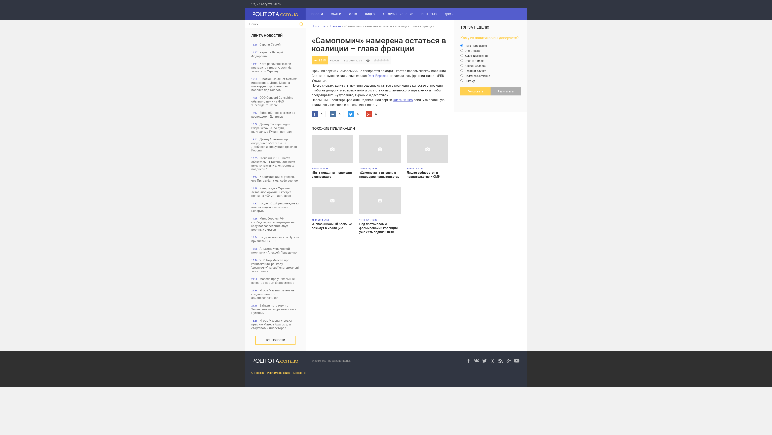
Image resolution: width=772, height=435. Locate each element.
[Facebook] (468, 361)
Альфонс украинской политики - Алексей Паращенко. (274, 250)
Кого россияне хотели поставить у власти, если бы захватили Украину (271, 67)
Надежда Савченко (477, 76)
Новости (316, 14)
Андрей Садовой (475, 66)
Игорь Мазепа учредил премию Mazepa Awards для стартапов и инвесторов (271, 324)
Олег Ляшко (472, 51)
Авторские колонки (398, 14)
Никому (469, 81)
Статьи (336, 14)
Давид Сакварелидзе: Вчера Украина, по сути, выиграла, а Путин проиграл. (272, 128)
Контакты (299, 373)
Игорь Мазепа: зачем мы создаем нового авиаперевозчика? (273, 294)
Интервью (429, 14)
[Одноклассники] (493, 361)
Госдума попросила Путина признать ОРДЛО (275, 239)
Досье (449, 14)
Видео (370, 14)
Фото (353, 14)
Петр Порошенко (475, 46)
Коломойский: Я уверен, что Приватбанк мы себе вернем (274, 178)
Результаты (506, 91)
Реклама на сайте (278, 373)
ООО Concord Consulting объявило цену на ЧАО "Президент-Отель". (272, 101)
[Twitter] (484, 361)
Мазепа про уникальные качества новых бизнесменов (273, 281)
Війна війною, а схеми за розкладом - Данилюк (273, 114)
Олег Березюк (378, 76)
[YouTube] (517, 361)
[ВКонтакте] (476, 361)
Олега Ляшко (403, 100)
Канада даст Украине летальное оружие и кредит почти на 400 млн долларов (271, 192)
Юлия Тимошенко (476, 56)
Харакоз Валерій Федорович (267, 54)
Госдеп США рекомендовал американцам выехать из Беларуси (275, 207)
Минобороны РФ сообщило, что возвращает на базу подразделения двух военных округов (273, 223)
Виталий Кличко (475, 71)
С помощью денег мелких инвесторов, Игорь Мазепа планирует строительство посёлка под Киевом (274, 84)
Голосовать (475, 91)
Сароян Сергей (266, 44)
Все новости (275, 340)
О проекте (257, 373)
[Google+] (509, 361)
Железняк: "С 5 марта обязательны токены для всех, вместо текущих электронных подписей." (273, 163)
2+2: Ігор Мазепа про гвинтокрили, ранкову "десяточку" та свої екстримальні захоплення (275, 265)
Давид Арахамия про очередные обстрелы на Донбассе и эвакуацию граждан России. (274, 144)
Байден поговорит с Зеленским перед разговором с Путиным (274, 309)
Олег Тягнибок (474, 61)
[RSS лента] (501, 361)
